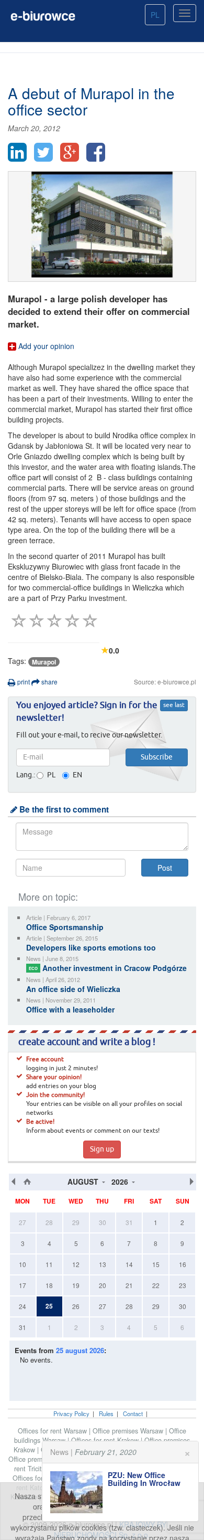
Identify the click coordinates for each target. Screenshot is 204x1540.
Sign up (102, 1149)
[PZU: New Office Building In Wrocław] (79, 1492)
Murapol (44, 662)
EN (77, 775)
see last (174, 705)
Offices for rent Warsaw (53, 1431)
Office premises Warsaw (129, 1431)
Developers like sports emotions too (91, 947)
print (23, 681)
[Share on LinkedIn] (17, 152)
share (49, 681)
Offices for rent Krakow (106, 1440)
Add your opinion (45, 346)
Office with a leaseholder (70, 1009)
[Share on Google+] (69, 152)
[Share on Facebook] (95, 152)
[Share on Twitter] (43, 152)
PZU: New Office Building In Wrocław (144, 1479)
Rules (106, 1413)
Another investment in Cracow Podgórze (108, 968)
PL (155, 14)
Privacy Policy (71, 1413)
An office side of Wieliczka (73, 989)
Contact (133, 1413)
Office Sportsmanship (65, 927)
